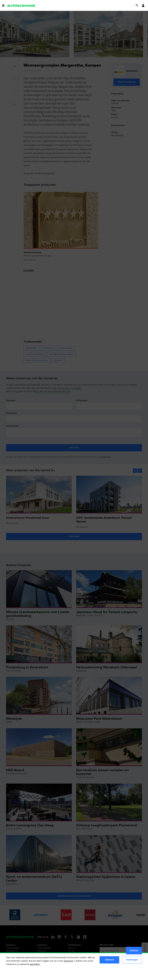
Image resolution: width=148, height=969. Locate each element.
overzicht (68, 961)
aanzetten (35, 964)
